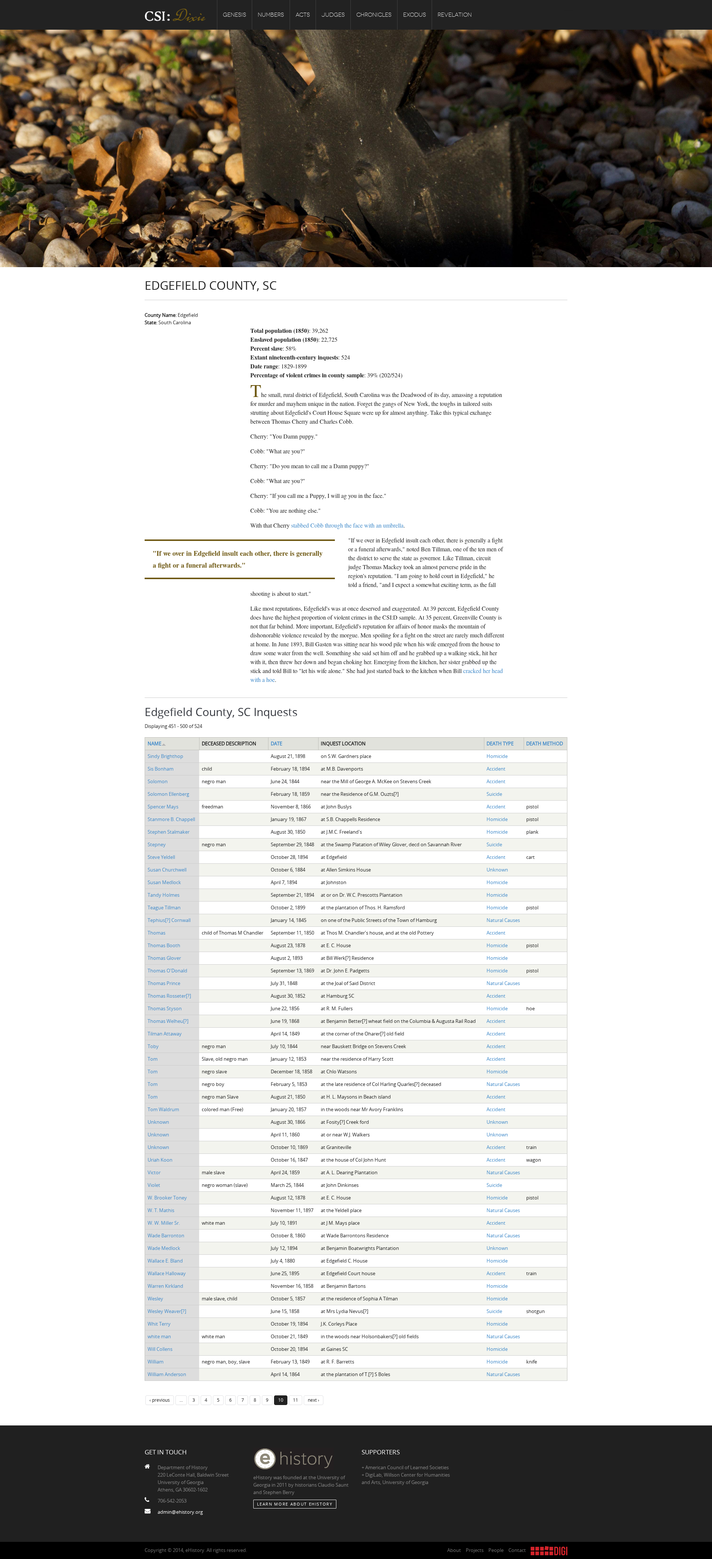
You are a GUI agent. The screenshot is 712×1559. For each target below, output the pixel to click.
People (496, 1550)
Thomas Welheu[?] (168, 1021)
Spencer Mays (163, 806)
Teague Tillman (164, 907)
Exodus (414, 15)
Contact (517, 1550)
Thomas (156, 932)
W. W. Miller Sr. (164, 1223)
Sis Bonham (161, 768)
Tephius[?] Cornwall (169, 920)
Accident (496, 768)
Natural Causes (503, 920)
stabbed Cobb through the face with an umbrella (347, 525)
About (454, 1550)
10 (280, 1400)
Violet (154, 1185)
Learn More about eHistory (295, 1504)
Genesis (234, 15)
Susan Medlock (164, 882)
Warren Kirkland (165, 1286)
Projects (475, 1550)
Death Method (544, 743)
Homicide (497, 756)
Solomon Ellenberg (168, 794)
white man (159, 1336)
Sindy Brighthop (165, 756)
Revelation (455, 15)
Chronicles (374, 15)
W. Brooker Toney (167, 1197)
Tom (153, 1059)
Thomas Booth (164, 945)
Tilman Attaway (165, 1033)
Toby (153, 1046)
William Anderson (167, 1374)
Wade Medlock (164, 1248)
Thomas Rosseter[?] (169, 995)
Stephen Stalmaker (168, 831)
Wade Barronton (166, 1235)
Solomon (158, 781)
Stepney (157, 844)
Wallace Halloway (167, 1273)
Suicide (494, 794)
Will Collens (160, 1349)
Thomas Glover (164, 958)
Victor (154, 1172)
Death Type (500, 743)
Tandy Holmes (163, 895)
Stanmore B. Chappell (171, 819)
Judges (333, 15)
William (156, 1361)
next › (313, 1400)
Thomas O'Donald (167, 970)
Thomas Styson (165, 1008)
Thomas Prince (164, 983)
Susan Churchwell (167, 869)
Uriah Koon (160, 1159)
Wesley (155, 1298)
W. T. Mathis (161, 1210)
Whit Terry (159, 1323)
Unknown (497, 869)
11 (295, 1400)
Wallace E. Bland (165, 1260)
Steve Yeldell (161, 857)
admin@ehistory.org (180, 1512)
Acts (303, 15)
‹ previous (159, 1400)
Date (276, 743)
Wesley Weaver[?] (167, 1311)
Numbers (271, 15)
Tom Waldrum (163, 1109)
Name (154, 743)
